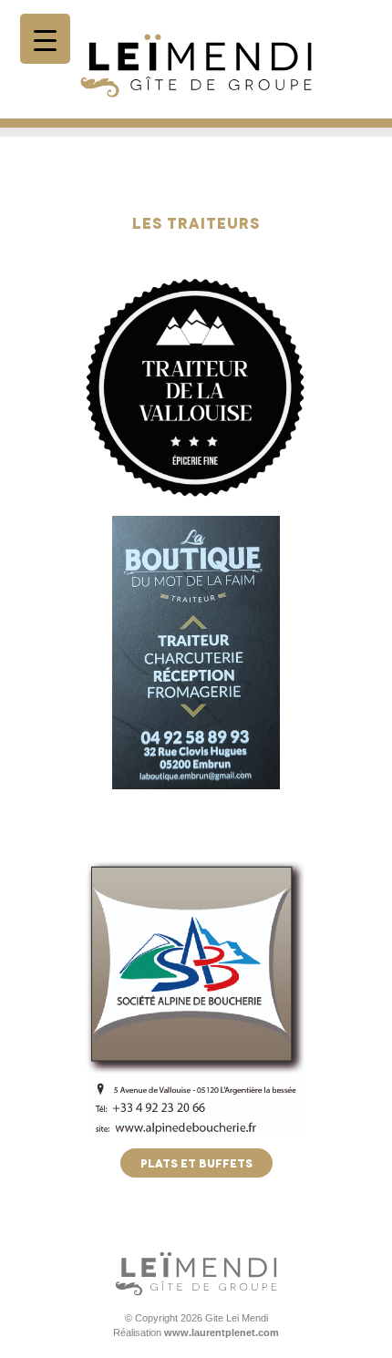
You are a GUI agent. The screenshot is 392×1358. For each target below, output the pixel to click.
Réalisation (196, 1332)
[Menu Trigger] (45, 39)
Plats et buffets (196, 1162)
